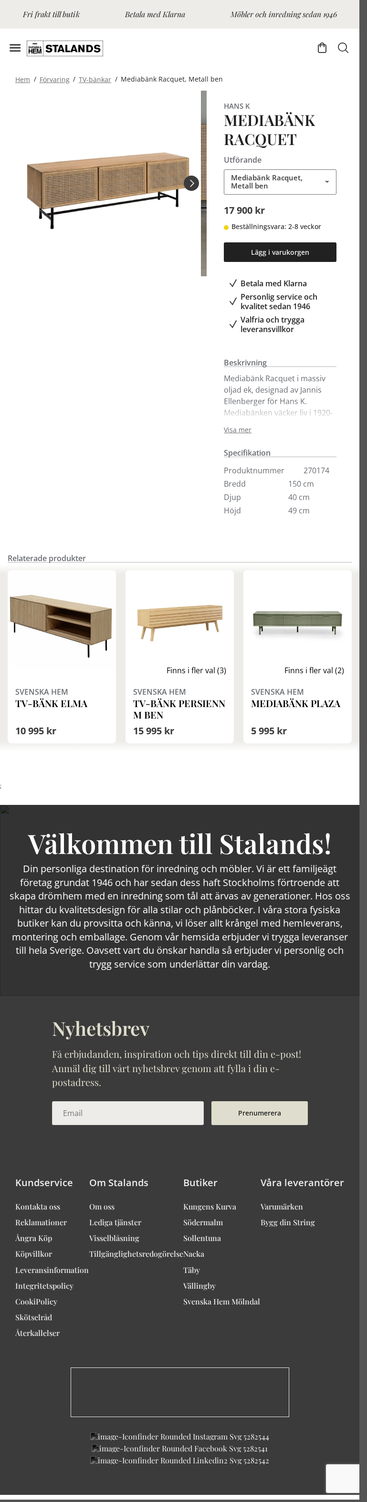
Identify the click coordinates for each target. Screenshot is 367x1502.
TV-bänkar (95, 78)
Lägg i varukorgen (280, 252)
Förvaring (55, 78)
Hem (22, 78)
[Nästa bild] (191, 183)
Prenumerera (259, 1112)
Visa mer (238, 430)
